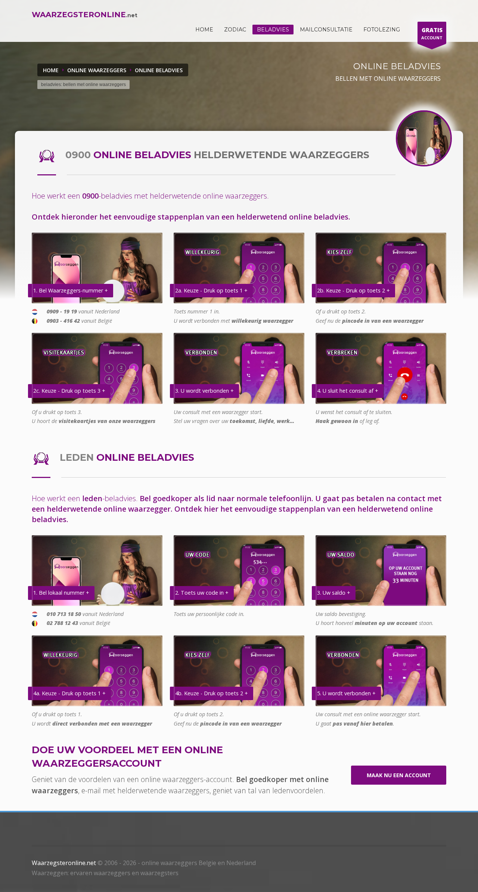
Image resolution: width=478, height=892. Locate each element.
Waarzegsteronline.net (64, 863)
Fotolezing (381, 29)
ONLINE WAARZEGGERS (96, 70)
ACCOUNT (432, 33)
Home (51, 70)
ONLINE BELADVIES (159, 70)
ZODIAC (235, 29)
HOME (204, 29)
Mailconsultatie (326, 29)
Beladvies (273, 29)
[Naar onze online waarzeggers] (424, 138)
